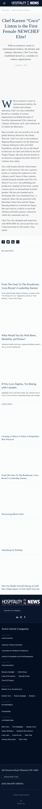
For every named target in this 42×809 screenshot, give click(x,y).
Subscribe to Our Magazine (12, 610)
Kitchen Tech (6, 696)
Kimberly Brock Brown (25, 731)
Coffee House (22, 672)
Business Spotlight (8, 672)
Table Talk (28, 735)
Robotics (32, 696)
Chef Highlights (17, 727)
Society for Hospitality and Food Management (17, 656)
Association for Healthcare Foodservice (15, 651)
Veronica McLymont (9, 739)
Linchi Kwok (16, 735)
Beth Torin (5, 727)
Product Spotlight (20, 696)
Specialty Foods (24, 676)
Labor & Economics (8, 676)
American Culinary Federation (21, 10)
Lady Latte (5, 735)
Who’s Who (23, 739)
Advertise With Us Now (11, 777)
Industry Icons (31, 727)
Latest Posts (7, 404)
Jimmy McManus (7, 731)
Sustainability (6, 711)
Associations (5, 10)
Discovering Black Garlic (13, 514)
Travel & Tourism (8, 680)
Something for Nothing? (12, 550)
